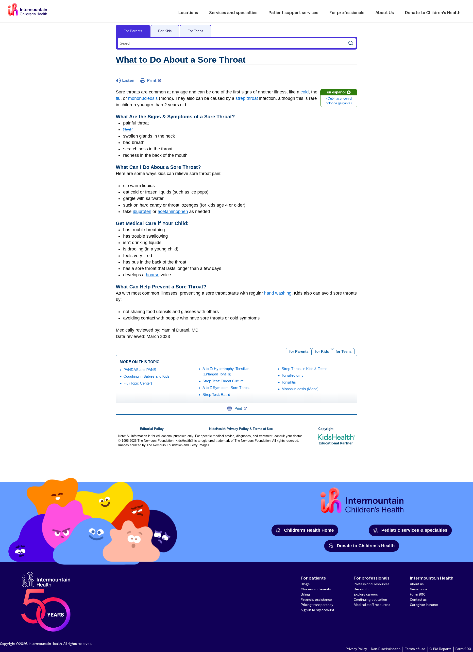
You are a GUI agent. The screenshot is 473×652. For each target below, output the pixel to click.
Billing (305, 594)
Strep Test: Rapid (216, 394)
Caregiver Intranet (424, 605)
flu (118, 98)
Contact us (418, 599)
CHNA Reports (440, 649)
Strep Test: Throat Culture (223, 381)
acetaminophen (173, 211)
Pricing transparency (317, 605)
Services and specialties (233, 13)
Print (151, 80)
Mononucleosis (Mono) (300, 389)
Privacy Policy (356, 649)
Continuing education (370, 599)
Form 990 (417, 594)
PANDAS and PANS (139, 370)
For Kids (165, 31)
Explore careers (366, 594)
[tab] (343, 351)
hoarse (152, 274)
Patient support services (293, 13)
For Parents (132, 31)
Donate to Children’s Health (432, 13)
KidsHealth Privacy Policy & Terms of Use (241, 429)
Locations (188, 13)
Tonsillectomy (293, 375)
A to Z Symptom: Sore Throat (226, 388)
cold (305, 91)
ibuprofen (142, 211)
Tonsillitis (289, 382)
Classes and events (316, 589)
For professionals (346, 13)
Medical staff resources (372, 605)
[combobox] (232, 43)
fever (128, 129)
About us (417, 584)
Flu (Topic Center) (137, 383)
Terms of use (415, 649)
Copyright (325, 429)
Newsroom (418, 589)
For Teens (195, 31)
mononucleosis (143, 98)
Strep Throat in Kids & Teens (304, 369)
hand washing (277, 293)
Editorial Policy (152, 429)
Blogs (305, 584)
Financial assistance (316, 599)
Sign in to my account (317, 610)
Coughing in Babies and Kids (146, 376)
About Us (384, 13)
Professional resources (371, 584)
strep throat (247, 98)
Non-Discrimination (386, 649)
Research (361, 589)
